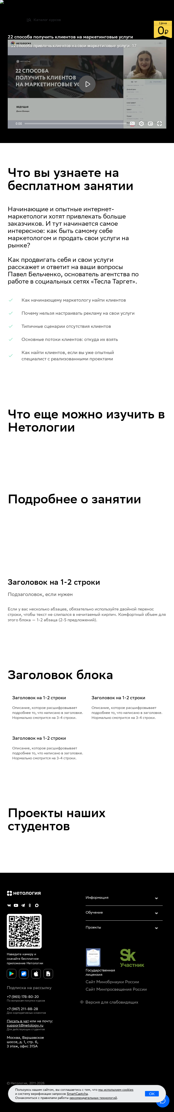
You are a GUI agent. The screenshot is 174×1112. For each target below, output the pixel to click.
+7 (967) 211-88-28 (22, 1009)
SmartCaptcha (77, 1094)
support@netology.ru (25, 1025)
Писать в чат (18, 1021)
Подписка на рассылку (29, 987)
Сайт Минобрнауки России (112, 981)
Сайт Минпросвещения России (116, 989)
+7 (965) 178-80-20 (23, 997)
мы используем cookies (115, 1089)
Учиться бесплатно (130, 20)
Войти (158, 7)
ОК (152, 1094)
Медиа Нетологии (126, 7)
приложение (16, 963)
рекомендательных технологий (93, 1098)
